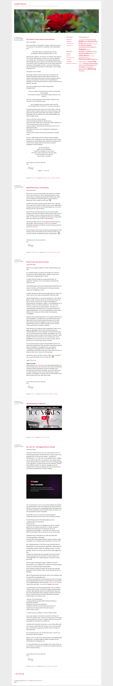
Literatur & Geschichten (71, 63)
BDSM (81, 41)
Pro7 (43, 170)
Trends (95, 65)
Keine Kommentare (16, 262)
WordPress (25, 680)
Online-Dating (91, 55)
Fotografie (68, 59)
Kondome (82, 53)
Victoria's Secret (89, 67)
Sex (48, 393)
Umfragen (53, 177)
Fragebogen (69, 61)
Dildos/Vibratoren (87, 43)
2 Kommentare (15, 188)
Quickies (33, 437)
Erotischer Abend (70, 57)
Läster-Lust (33, 393)
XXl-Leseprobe (34, 226)
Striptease (89, 65)
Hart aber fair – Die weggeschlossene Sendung (40, 447)
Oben (15, 682)
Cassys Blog (20, 4)
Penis (93, 59)
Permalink (58, 177)
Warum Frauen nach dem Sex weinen (37, 262)
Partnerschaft (85, 59)
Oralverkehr (82, 57)
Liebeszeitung (41, 365)
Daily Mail (47, 170)
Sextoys (49, 177)
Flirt (96, 47)
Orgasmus (87, 57)
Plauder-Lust (33, 177)
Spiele (84, 65)
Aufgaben (68, 53)
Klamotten (94, 51)
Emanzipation (95, 43)
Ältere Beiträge (19, 673)
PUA (87, 61)
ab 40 (80, 39)
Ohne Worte (50, 666)
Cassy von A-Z (69, 45)
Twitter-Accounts (53, 582)
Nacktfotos (94, 53)
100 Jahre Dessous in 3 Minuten (35, 403)
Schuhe (90, 62)
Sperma (81, 65)
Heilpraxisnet (33, 360)
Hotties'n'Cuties (85, 51)
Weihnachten (83, 69)
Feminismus (44, 393)
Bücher (85, 41)
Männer (89, 53)
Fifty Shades (45, 177)
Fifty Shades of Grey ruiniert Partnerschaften (40, 39)
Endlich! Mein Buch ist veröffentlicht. (37, 187)
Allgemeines (69, 41)
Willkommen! (69, 39)
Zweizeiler (82, 71)
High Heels (88, 49)
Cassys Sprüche (69, 43)
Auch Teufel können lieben (50, 252)
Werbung (92, 69)
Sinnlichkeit (93, 64)
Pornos (84, 61)
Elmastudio (39, 680)
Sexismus (81, 63)
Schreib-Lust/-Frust (35, 252)
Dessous (43, 437)
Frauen (82, 49)
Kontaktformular (47, 223)
